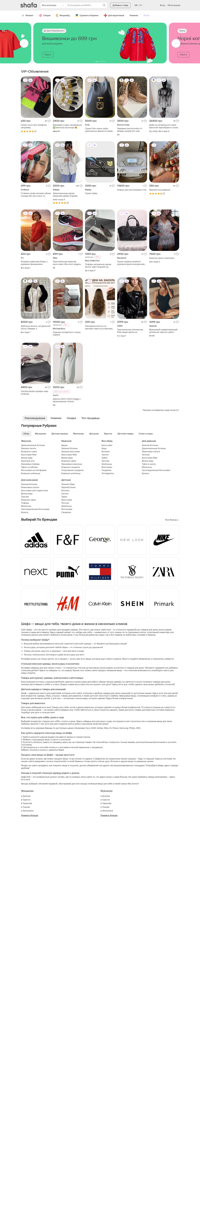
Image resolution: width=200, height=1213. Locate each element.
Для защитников (116, 15)
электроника (38, 654)
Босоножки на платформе (33, 470)
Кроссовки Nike (28, 454)
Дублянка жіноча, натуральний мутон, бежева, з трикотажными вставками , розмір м (35, 327)
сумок (86, 647)
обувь (48, 696)
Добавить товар (120, 5)
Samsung (123, 728)
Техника (27, 654)
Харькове (27, 803)
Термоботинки (68, 487)
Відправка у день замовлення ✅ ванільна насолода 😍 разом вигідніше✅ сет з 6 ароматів (67, 126)
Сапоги (105, 454)
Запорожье (28, 810)
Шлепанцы (107, 464)
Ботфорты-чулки (29, 451)
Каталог (29, 15)
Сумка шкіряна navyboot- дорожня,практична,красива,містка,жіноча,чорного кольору (132, 263)
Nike (106, 728)
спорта (64, 721)
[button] (24, 43)
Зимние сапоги (28, 448)
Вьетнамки (107, 467)
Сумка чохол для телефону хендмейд (34, 126)
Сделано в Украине (89, 15)
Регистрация (174, 5)
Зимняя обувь (68, 484)
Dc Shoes (114, 728)
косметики (119, 668)
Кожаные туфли (68, 461)
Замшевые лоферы (30, 464)
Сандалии (106, 470)
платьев (82, 668)
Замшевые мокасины (71, 464)
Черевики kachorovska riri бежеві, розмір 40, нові (129, 129)
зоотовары (51, 654)
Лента (146, 15)
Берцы (64, 445)
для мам (57, 698)
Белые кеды (27, 458)
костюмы (40, 682)
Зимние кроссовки (70, 451)
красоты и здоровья (51, 651)
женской (59, 643)
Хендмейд (64, 15)
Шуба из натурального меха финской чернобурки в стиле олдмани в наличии (163, 126)
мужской (68, 643)
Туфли (104, 458)
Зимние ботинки (69, 448)
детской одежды (83, 643)
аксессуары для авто (74, 654)
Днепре (26, 796)
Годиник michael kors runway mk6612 (67, 333)
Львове (26, 807)
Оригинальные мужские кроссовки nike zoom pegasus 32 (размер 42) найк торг (67, 263)
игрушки (56, 696)
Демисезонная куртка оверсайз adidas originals (65, 194)
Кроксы (145, 473)
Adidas (100, 728)
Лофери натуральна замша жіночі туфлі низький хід (98, 265)
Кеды (104, 448)
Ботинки (106, 451)
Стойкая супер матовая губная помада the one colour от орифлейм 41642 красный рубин (36, 194)
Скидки (46, 15)
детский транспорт (99, 696)
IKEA (138, 728)
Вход (162, 5)
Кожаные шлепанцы (30, 473)
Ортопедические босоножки (156, 470)
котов (72, 707)
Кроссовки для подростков (34, 490)
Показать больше (29, 815)
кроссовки (80, 684)
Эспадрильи (108, 473)
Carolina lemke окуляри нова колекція (34, 392)
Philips (132, 728)
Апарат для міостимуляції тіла (131, 190)
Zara (88, 728)
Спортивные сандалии (72, 470)
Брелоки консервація (159, 190)
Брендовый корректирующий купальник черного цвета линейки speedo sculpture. (163, 331)
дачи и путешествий (45, 712)
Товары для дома (32, 651)
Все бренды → (172, 520)
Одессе (26, 799)
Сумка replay (91, 193)
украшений (97, 647)
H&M (93, 728)
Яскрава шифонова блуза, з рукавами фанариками (34, 263)
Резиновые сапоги (151, 451)
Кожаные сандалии (70, 467)
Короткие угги (28, 461)
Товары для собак (60, 707)
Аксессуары (30, 647)
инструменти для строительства (129, 721)
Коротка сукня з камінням (161, 258)
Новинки (134, 15)
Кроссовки (107, 445)
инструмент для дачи (100, 684)
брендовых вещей (118, 643)
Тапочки (105, 461)
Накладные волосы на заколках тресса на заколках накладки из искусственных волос (99, 327)
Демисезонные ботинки (33, 445)
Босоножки (66, 509)
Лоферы (25, 503)
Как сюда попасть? (170, 410)
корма (147, 707)
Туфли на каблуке (29, 467)
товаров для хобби (51, 721)
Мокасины (147, 467)
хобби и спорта (51, 684)
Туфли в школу (149, 464)
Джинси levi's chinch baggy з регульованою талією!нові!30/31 (66, 400)
